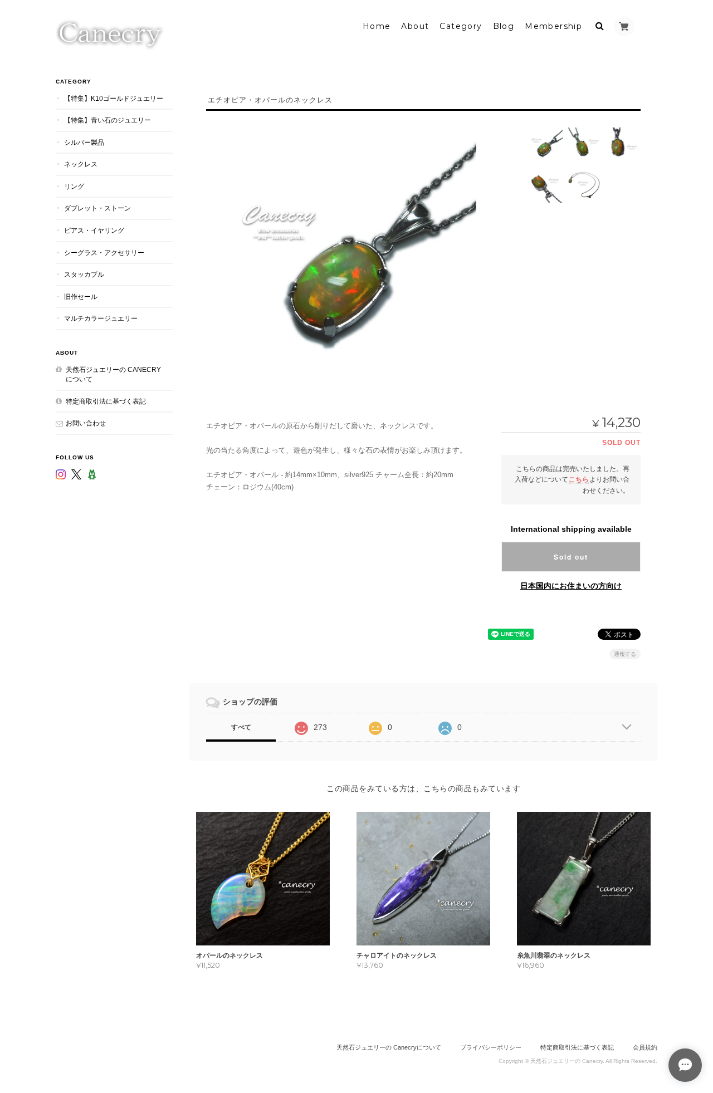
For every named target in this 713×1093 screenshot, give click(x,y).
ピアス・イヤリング (94, 230)
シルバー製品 (84, 142)
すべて (241, 727)
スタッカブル (84, 274)
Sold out (571, 557)
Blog (504, 26)
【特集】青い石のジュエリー (107, 120)
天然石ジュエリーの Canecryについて (113, 374)
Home (377, 26)
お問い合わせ (86, 423)
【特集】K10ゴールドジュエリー (113, 98)
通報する (625, 654)
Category (460, 26)
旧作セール (80, 296)
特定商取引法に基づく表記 (106, 401)
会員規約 (645, 1047)
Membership (553, 26)
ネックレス (80, 164)
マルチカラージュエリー (101, 318)
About (415, 26)
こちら (579, 479)
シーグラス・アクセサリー (104, 252)
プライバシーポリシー (490, 1047)
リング (74, 186)
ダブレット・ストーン (97, 208)
